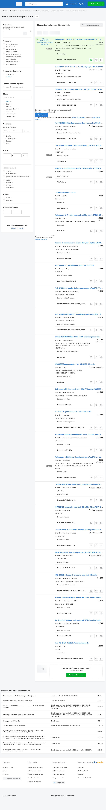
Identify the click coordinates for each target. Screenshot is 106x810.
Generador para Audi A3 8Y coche (14, 725)
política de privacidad (78, 117)
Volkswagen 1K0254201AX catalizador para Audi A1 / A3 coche (79, 39)
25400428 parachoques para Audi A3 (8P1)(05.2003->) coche (78, 89)
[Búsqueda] (27, 4)
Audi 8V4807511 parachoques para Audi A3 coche (74, 265)
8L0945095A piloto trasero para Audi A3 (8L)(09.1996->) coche (79, 67)
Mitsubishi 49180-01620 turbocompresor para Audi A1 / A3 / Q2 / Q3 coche (24, 706)
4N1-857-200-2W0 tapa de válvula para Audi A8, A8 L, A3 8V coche (80, 552)
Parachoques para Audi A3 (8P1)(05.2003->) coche (19, 696)
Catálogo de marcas (34, 781)
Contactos (6, 774)
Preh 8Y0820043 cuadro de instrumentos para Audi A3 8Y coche (80, 288)
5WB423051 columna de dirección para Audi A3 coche (76, 575)
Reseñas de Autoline (34, 778)
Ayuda (5, 771)
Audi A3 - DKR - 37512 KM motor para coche (72, 643)
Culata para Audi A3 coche (65, 192)
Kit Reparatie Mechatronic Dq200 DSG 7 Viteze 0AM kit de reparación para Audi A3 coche (22, 750)
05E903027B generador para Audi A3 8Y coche (73, 412)
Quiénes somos (8, 767)
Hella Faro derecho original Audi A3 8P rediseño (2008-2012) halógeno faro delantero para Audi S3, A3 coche (23, 731)
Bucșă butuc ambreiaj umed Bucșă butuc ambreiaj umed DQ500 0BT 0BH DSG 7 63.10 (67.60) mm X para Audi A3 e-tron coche (24, 737)
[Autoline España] (8, 4)
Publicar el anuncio (76, 675)
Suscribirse (41, 115)
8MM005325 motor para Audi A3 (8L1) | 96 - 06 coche (75, 364)
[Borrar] (30, 31)
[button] (96, 60)
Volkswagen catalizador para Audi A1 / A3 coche (18, 714)
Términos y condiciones (35, 767)
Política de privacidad (35, 771)
